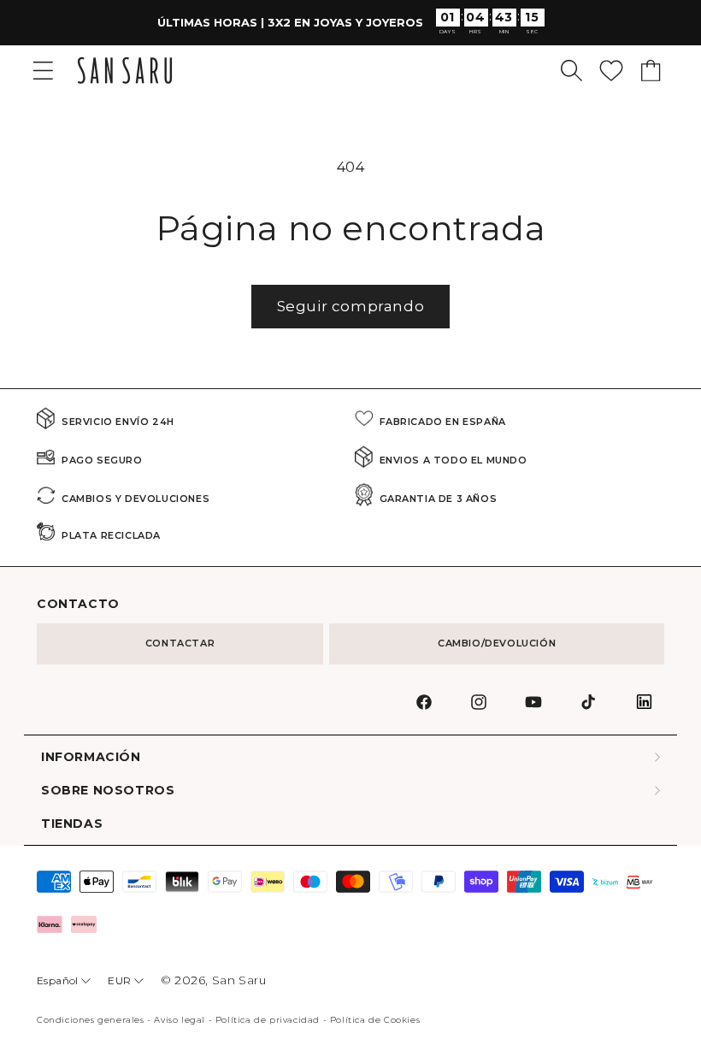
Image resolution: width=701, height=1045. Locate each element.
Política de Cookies (375, 1019)
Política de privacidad (267, 1019)
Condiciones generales (90, 1019)
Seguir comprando (351, 306)
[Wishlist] (611, 71)
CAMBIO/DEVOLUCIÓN (497, 643)
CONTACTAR (180, 643)
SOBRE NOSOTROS (107, 790)
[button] (571, 70)
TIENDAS (72, 824)
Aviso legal (179, 1019)
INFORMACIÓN (91, 757)
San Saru (239, 980)
